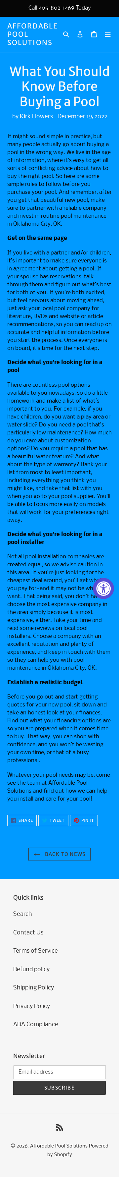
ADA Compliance (35, 1025)
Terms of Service (35, 951)
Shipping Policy (33, 988)
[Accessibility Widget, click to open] (103, 588)
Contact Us (28, 933)
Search (22, 914)
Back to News (65, 854)
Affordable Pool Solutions (32, 34)
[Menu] (108, 34)
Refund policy (31, 970)
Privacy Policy (31, 1006)
